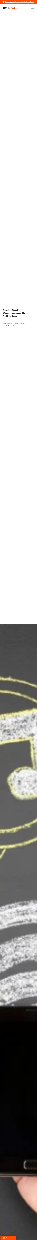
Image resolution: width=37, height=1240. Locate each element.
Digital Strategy (20, 323)
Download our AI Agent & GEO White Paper (19, 2)
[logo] (10, 8)
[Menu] (32, 7)
